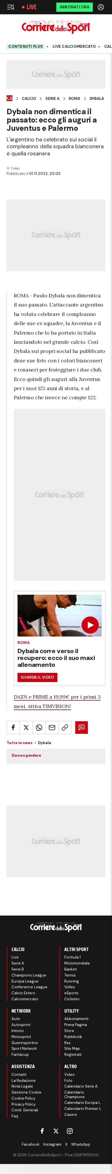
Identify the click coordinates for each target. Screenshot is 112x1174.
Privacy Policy (23, 1104)
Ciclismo (72, 999)
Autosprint (20, 1024)
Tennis (70, 975)
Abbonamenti (76, 1018)
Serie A (52, 98)
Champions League (28, 975)
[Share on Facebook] (13, 727)
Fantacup (20, 1054)
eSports (71, 993)
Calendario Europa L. (82, 1102)
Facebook (31, 1144)
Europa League (24, 981)
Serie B (17, 969)
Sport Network (24, 1048)
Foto (68, 1080)
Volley (69, 987)
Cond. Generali (24, 1110)
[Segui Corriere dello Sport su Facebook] (42, 1131)
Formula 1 (72, 957)
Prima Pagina (75, 1024)
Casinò (70, 1114)
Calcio (29, 98)
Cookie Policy (23, 1098)
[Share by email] (52, 727)
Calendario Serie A (81, 1086)
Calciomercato (24, 999)
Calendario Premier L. (83, 1108)
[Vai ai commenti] (81, 727)
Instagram (52, 1144)
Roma (74, 98)
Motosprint (21, 1036)
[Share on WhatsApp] (39, 727)
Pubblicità (73, 1036)
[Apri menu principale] (11, 7)
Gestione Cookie (26, 1092)
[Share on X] (26, 727)
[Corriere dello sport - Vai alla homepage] (56, 27)
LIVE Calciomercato (74, 46)
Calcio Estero (23, 993)
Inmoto (17, 1030)
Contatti (18, 1074)
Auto (15, 1018)
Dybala (97, 98)
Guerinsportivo (24, 1042)
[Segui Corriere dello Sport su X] (56, 1131)
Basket (70, 969)
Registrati (73, 1054)
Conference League (29, 987)
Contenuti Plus (25, 46)
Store (69, 1030)
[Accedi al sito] (101, 7)
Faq (14, 1116)
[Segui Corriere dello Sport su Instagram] (69, 1131)
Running (71, 981)
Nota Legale (22, 1086)
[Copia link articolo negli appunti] (65, 727)
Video (69, 1074)
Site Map (72, 1048)
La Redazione (23, 1080)
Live (31, 7)
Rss (67, 1042)
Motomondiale (77, 963)
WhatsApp (80, 1144)
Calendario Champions (74, 1094)
